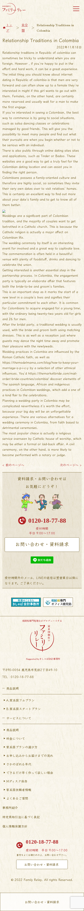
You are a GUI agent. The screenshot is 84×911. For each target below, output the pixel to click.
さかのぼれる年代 (18, 764)
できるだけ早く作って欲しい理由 (29, 772)
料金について (15, 738)
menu (76, 8)
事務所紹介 (10, 807)
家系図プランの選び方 (22, 747)
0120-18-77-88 (47, 520)
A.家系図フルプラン (20, 700)
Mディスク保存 (16, 781)
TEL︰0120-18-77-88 (18, 676)
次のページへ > (71, 464)
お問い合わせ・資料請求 (42, 544)
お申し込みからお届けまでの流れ (29, 755)
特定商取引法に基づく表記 (21, 817)
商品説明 (12, 730)
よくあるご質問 (17, 798)
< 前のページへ (13, 464)
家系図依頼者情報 (18, 789)
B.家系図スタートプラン (23, 708)
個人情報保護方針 (14, 826)
